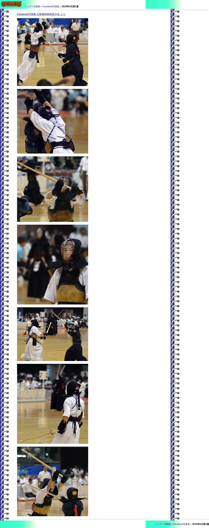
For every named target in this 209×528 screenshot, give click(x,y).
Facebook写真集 (51, 6)
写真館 (36, 6)
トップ (27, 6)
